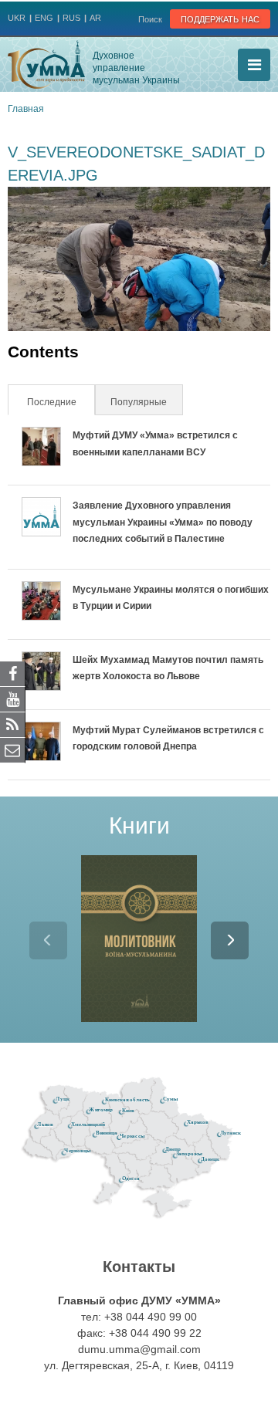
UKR (16, 17)
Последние (60, 402)
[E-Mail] (12, 749)
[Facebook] (12, 673)
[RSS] (12, 724)
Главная (26, 108)
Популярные (138, 402)
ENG (44, 17)
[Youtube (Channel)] (12, 698)
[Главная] (46, 64)
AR (95, 17)
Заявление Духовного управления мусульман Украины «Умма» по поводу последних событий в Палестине (163, 522)
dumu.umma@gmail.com (139, 1349)
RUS (71, 17)
